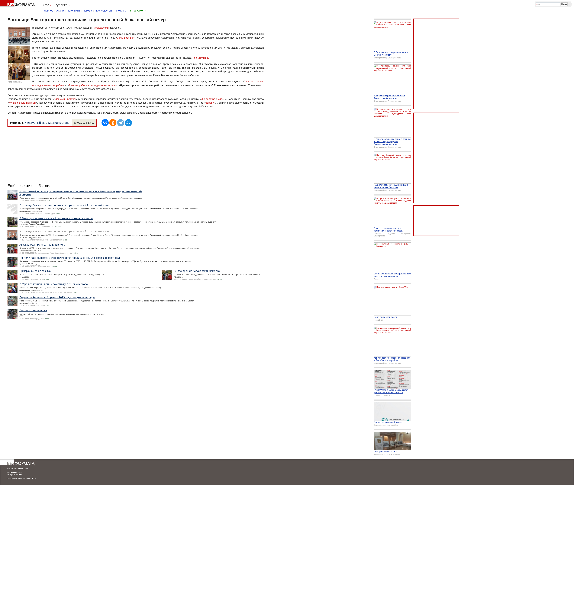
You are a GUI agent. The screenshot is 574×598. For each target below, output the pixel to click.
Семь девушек (125, 37)
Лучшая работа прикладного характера (92, 85)
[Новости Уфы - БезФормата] (18, 3)
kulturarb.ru (17, 82)
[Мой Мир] (128, 122)
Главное (48, 10)
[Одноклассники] (112, 122)
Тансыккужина (200, 57)
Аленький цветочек (65, 99)
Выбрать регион (14, 475)
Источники (73, 10)
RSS (34, 478)
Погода (87, 10)
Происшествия (104, 10)
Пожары (121, 10)
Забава (210, 102)
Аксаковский (101, 27)
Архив (60, 10)
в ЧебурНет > (137, 10)
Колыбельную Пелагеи (22, 102)
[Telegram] (120, 122)
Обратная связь (14, 472)
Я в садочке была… (213, 99)
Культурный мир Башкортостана (47, 122)
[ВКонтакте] (105, 122)
